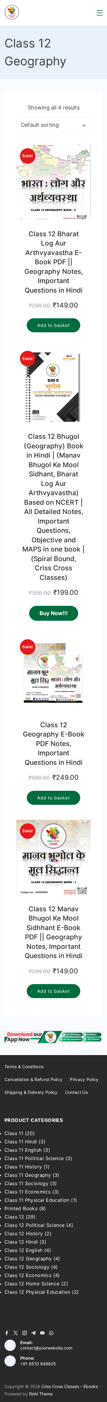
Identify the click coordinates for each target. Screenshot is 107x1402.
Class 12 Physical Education (37, 1292)
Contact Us (76, 1092)
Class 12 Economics (27, 1275)
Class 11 (13, 1133)
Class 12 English (23, 1250)
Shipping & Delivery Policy (31, 1092)
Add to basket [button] (53, 325)
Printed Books (20, 1208)
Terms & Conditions (23, 1066)
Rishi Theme (41, 1393)
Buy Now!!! (54, 613)
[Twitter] (15, 1333)
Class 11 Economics (27, 1192)
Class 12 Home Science (31, 1284)
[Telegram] (33, 1333)
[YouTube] (42, 1333)
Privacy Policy (84, 1079)
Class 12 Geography (28, 1259)
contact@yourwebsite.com (46, 1347)
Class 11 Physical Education (37, 1200)
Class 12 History (23, 1233)
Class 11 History (23, 1167)
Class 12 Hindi (21, 1242)
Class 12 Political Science (34, 1225)
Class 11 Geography (27, 1175)
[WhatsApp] (51, 1333)
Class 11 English (23, 1150)
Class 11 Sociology (26, 1183)
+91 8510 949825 (38, 1363)
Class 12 (14, 1217)
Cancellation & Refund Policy (33, 1079)
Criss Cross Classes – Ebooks (69, 1386)
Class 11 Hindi (20, 1142)
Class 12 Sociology (26, 1267)
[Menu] (100, 13)
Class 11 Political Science (34, 1158)
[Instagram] (24, 1333)
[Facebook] (6, 1333)
